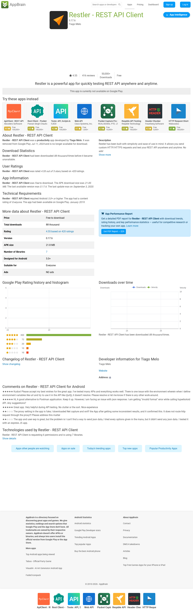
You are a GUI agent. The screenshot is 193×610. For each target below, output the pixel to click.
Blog (125, 558)
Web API (79, 121)
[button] (145, 377)
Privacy (126, 530)
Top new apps (130, 448)
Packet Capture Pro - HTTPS (108, 121)
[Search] (119, 4)
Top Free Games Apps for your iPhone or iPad (144, 565)
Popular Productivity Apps (163, 448)
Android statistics (82, 523)
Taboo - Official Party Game (38, 561)
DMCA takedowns (131, 544)
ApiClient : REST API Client (14, 121)
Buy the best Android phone (87, 551)
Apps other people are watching (32, 448)
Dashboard (153, 4)
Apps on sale (68, 448)
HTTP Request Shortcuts (178, 121)
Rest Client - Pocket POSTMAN (37, 121)
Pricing (140, 4)
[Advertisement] (92, 51)
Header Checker (153, 121)
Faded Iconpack (33, 575)
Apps (129, 4)
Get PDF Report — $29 (114, 231)
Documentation (130, 537)
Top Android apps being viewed (40, 554)
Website (103, 370)
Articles (126, 551)
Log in (185, 4)
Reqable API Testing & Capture (131, 121)
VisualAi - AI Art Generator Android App (44, 568)
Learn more (132, 225)
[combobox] (104, 4)
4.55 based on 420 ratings (60, 231)
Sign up (169, 4)
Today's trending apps (99, 448)
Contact (127, 523)
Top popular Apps (82, 544)
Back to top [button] (185, 582)
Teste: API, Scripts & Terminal (61, 121)
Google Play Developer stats (87, 530)
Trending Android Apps (85, 537)
